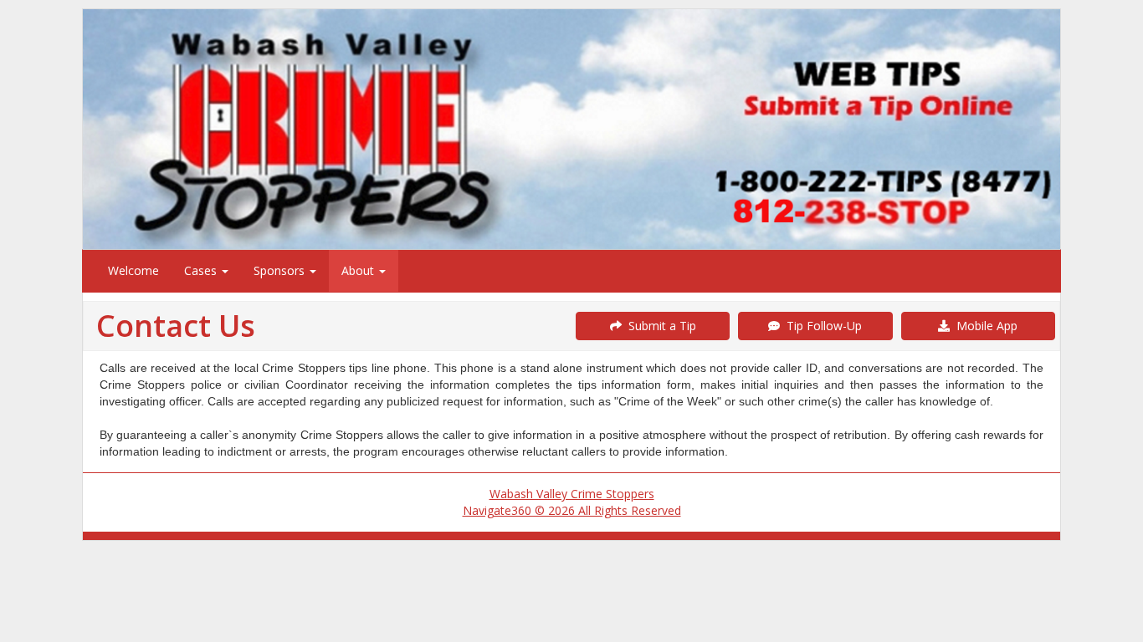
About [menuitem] (359, 270)
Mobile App (983, 326)
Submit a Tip (659, 326)
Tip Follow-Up (821, 326)
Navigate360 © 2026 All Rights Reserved (572, 510)
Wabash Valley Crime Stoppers (571, 494)
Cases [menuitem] (202, 270)
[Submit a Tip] (571, 128)
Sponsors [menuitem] (281, 270)
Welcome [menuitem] (133, 270)
